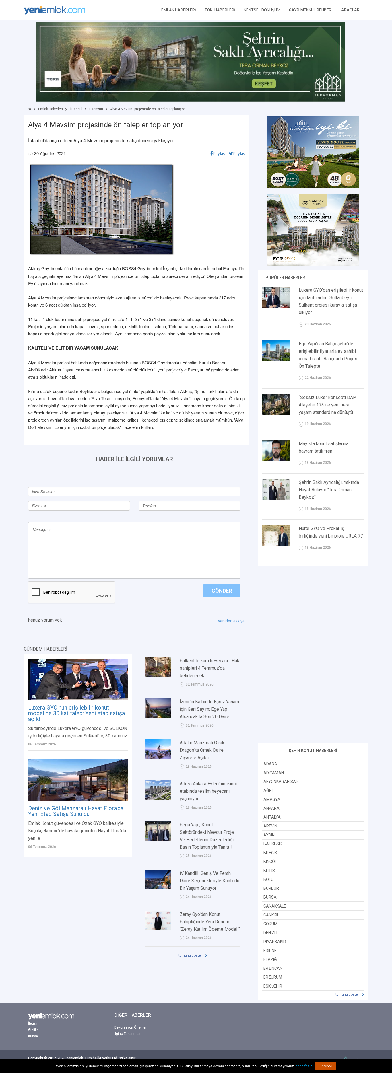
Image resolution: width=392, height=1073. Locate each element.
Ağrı (268, 790)
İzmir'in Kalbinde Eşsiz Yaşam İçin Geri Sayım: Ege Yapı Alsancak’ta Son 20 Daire (209, 709)
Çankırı (270, 915)
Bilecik (270, 852)
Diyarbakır (274, 941)
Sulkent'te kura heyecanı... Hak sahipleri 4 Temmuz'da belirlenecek (209, 668)
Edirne (270, 950)
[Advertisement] (313, 655)
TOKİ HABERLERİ (220, 10)
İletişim (34, 1023)
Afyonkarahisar (280, 781)
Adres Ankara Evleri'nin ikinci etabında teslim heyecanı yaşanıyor (208, 791)
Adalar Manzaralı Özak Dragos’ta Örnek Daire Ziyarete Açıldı (202, 750)
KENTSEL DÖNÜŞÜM (262, 10)
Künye (33, 1036)
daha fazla (304, 1066)
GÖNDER (221, 591)
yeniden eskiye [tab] (231, 621)
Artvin (270, 826)
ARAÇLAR (350, 10)
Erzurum (272, 977)
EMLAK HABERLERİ (178, 10)
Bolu (268, 879)
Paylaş (219, 153)
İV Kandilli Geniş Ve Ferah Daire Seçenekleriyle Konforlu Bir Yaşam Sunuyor (209, 881)
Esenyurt (96, 109)
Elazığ (270, 959)
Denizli (270, 932)
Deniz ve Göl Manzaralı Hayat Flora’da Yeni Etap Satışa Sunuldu (75, 811)
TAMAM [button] (326, 1065)
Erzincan (272, 968)
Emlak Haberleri (50, 109)
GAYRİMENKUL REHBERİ (311, 10)
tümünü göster (190, 955)
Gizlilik (33, 1030)
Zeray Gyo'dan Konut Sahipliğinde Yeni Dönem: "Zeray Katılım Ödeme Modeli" (210, 922)
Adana (270, 764)
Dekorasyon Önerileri (131, 1027)
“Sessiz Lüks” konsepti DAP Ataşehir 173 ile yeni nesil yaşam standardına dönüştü (327, 405)
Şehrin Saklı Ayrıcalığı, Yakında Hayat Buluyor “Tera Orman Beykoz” (329, 490)
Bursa (270, 897)
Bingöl (270, 861)
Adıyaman (273, 772)
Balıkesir (272, 844)
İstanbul (76, 109)
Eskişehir (272, 986)
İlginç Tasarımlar (127, 1034)
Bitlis (269, 870)
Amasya (271, 799)
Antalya (272, 817)
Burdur (271, 888)
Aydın (269, 835)
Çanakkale (274, 906)
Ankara (271, 808)
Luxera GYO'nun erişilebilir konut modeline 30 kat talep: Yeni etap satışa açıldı (76, 713)
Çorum (270, 924)
